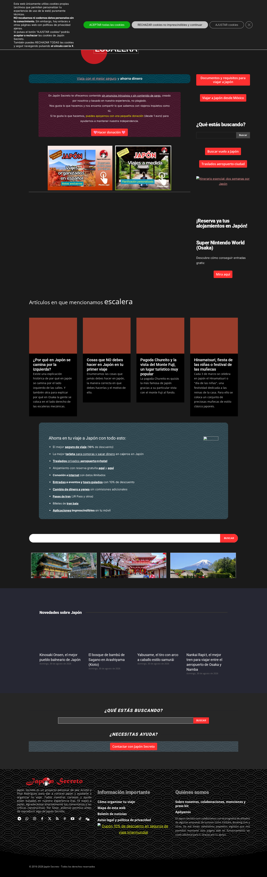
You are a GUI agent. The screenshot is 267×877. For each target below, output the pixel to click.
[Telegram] (19, 819)
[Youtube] (72, 819)
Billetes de (65, 503)
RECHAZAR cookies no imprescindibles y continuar (170, 24)
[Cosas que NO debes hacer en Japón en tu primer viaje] (107, 335)
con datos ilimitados (79, 475)
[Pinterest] (65, 819)
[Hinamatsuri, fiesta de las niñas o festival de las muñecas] (214, 335)
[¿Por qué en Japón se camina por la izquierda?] (53, 335)
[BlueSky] (87, 819)
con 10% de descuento (93, 482)
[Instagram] (34, 819)
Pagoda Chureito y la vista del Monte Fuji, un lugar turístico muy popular (159, 367)
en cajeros (97, 454)
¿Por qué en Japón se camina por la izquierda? (52, 365)
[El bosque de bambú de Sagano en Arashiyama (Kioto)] (109, 634)
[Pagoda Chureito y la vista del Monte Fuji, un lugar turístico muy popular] (160, 335)
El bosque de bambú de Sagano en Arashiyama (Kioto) (107, 660)
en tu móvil (82, 510)
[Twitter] (50, 819)
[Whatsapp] (27, 819)
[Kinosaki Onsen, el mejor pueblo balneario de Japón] (60, 634)
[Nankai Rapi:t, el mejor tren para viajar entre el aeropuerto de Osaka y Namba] (207, 634)
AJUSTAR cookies (226, 24)
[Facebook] (42, 819)
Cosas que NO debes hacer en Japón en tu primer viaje (105, 365)
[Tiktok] (80, 819)
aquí (102, 468)
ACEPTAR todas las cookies (106, 24)
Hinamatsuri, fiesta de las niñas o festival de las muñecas (213, 365)
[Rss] (57, 819)
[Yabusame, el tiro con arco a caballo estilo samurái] (158, 634)
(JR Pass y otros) (73, 496)
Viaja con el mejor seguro (96, 78)
